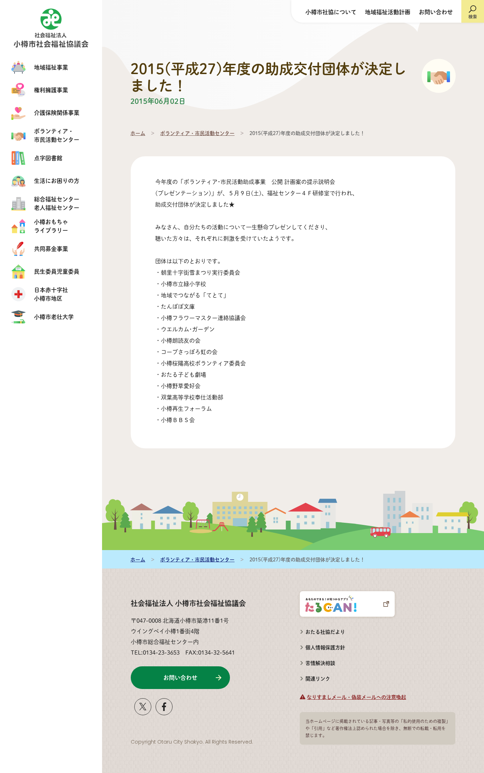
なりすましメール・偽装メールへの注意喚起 (356, 696)
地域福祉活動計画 (387, 12)
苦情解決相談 (317, 660)
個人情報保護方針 (325, 647)
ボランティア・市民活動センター (197, 132)
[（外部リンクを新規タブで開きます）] (143, 713)
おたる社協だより (325, 631)
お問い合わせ (436, 12)
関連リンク (317, 678)
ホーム (137, 132)
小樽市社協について (330, 12)
